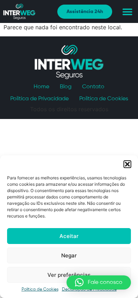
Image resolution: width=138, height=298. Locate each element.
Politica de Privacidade (39, 99)
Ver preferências (69, 275)
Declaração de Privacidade (89, 289)
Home (41, 87)
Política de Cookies (40, 289)
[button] (127, 164)
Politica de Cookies (103, 99)
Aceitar (69, 236)
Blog (65, 87)
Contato (93, 87)
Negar (69, 255)
